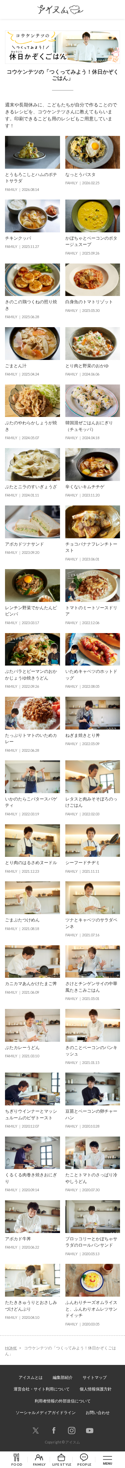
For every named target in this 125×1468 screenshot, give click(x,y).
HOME (11, 1347)
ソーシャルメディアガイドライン (46, 1412)
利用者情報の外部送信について (63, 1400)
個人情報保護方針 (96, 1388)
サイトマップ (95, 1377)
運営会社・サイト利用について (42, 1388)
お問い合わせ (98, 1412)
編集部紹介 (63, 1377)
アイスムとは (31, 1377)
